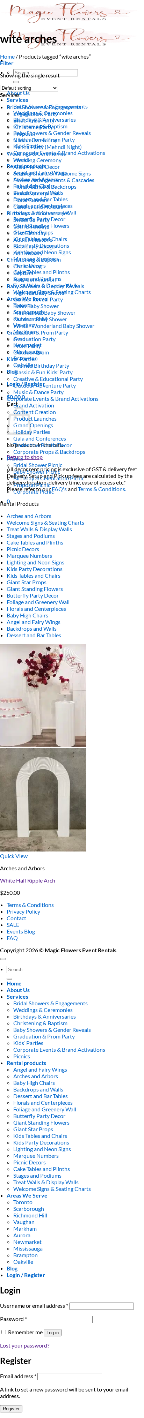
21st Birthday (29, 233)
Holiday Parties (31, 431)
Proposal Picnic (31, 484)
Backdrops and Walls (32, 628)
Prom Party (27, 345)
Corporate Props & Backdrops (49, 451)
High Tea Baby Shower (39, 292)
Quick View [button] (14, 856)
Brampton (25, 1255)
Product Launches (35, 418)
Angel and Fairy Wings (33, 621)
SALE (13, 924)
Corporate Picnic (33, 491)
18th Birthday (30, 226)
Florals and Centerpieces (36, 608)
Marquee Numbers (29, 555)
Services (17, 99)
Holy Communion (34, 279)
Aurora (21, 1235)
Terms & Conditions (30, 904)
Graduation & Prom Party (37, 332)
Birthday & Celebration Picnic (48, 478)
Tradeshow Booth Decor (42, 445)
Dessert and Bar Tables (34, 635)
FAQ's (59, 489)
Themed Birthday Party (41, 365)
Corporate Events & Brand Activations (53, 398)
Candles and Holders (38, 206)
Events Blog (21, 931)
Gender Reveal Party (38, 299)
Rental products (26, 1062)
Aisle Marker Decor (36, 166)
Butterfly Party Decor (33, 595)
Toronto (23, 1202)
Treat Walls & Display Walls (39, 529)
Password (13, 1318)
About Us (18, 989)
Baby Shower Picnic (36, 471)
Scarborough (28, 1208)
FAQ (12, 938)
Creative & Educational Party (48, 378)
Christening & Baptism (34, 259)
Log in (52, 1332)
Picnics (15, 458)
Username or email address (34, 1305)
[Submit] (16, 82)
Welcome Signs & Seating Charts (45, 522)
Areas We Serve (27, 1195)
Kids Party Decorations (35, 568)
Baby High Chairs (27, 615)
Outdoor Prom (31, 352)
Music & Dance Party (38, 392)
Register (11, 1408)
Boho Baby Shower (36, 305)
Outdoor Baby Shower (40, 319)
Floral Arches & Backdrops (45, 186)
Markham (25, 1228)
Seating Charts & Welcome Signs (52, 173)
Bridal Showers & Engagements (44, 107)
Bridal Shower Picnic (37, 465)
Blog (12, 371)
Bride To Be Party (34, 120)
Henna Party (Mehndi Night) (47, 146)
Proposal (24, 133)
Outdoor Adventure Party (44, 385)
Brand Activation (33, 405)
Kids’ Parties (22, 358)
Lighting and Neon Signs (35, 562)
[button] (7, 63)
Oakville (23, 1261)
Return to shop (25, 456)
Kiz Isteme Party (33, 126)
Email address (18, 1376)
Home (7, 56)
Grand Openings (33, 425)
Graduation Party (34, 339)
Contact (16, 918)
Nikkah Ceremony (35, 140)
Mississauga (28, 1248)
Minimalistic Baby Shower (44, 312)
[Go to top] (3, 959)
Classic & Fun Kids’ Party (43, 372)
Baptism (23, 272)
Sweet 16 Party (31, 219)
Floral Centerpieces (36, 193)
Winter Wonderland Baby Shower (53, 325)
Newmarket (27, 1241)
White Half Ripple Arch (27, 880)
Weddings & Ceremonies (36, 153)
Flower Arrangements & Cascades (53, 180)
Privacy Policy (23, 911)
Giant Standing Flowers (35, 588)
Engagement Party (35, 113)
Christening (27, 266)
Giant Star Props (26, 582)
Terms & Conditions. (102, 489)
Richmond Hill (30, 1215)
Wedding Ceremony (37, 160)
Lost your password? (24, 1345)
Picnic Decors (23, 549)
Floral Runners (31, 199)
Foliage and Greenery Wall (38, 602)
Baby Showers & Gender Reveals (52, 132)
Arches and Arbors (29, 515)
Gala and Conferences (39, 438)
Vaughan (24, 1221)
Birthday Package (34, 246)
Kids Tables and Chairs (33, 575)
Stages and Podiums (31, 535)
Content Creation (34, 411)
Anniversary (28, 252)
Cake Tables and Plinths (41, 272)
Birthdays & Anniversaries (38, 213)
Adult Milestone (32, 239)
